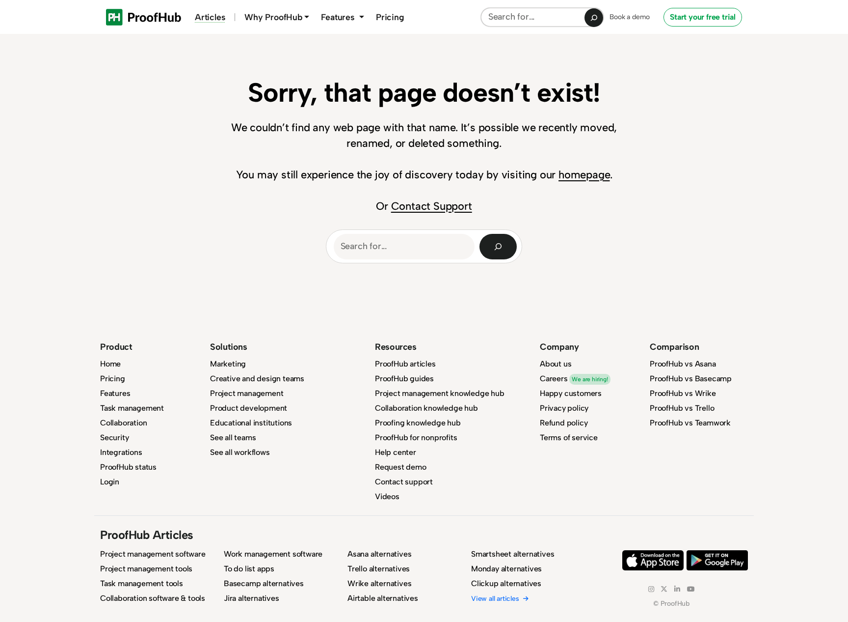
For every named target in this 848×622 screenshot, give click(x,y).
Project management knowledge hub (439, 393)
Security (114, 437)
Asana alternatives (379, 554)
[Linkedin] (677, 589)
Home (110, 363)
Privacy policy (564, 408)
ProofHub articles (405, 363)
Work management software (273, 554)
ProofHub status (128, 467)
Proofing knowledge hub (418, 422)
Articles (210, 17)
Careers (574, 378)
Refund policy (563, 422)
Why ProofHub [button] (273, 17)
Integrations (121, 452)
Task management (132, 408)
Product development (248, 408)
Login (109, 481)
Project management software (153, 554)
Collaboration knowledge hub (426, 408)
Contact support (404, 481)
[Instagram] (651, 589)
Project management (246, 393)
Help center (395, 452)
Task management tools (141, 583)
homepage (584, 174)
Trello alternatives (378, 568)
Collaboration (123, 422)
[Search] (593, 17)
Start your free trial (703, 17)
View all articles (495, 598)
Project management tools (146, 568)
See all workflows (240, 452)
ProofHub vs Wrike (683, 393)
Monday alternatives (506, 568)
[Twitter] (664, 589)
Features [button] (339, 17)
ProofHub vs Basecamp (691, 378)
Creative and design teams (257, 378)
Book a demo (630, 17)
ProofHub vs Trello (682, 408)
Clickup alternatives (506, 583)
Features (115, 393)
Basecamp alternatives (264, 583)
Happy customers (571, 393)
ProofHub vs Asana (683, 363)
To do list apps (249, 568)
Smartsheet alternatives (512, 554)
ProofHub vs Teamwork (690, 422)
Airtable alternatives (382, 598)
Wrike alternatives (379, 583)
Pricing (390, 17)
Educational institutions (251, 422)
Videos (387, 496)
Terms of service (569, 437)
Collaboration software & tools (152, 598)
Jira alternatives (251, 598)
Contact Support (431, 206)
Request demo (400, 467)
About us (555, 363)
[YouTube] (691, 589)
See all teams (233, 437)
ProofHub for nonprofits (416, 437)
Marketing (228, 363)
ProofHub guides (404, 378)
